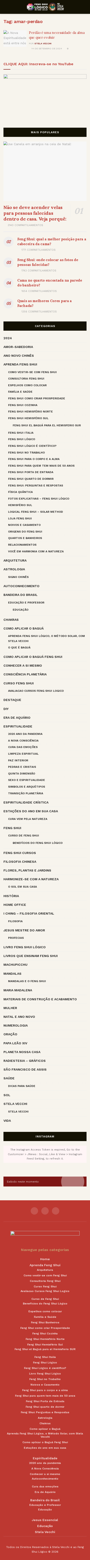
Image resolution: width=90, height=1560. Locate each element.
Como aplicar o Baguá (23, 628)
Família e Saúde (20, 391)
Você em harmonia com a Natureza (36, 551)
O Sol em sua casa (22, 886)
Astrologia (14, 569)
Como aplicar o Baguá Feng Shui (32, 657)
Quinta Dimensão (21, 773)
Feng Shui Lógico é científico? (32, 445)
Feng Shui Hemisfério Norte (30, 411)
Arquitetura (15, 560)
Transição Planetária (25, 793)
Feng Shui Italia (20, 432)
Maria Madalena (17, 990)
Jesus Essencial (45, 1520)
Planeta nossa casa (21, 1052)
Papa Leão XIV (15, 1043)
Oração (10, 1034)
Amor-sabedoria (18, 347)
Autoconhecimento (21, 586)
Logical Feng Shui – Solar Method (35, 511)
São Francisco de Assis (25, 1069)
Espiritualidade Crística (25, 802)
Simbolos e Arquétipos (26, 786)
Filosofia (15, 921)
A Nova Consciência (23, 740)
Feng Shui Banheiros (45, 1322)
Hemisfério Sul (20, 505)
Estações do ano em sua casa (30, 811)
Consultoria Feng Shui (26, 378)
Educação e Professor (26, 602)
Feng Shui (12, 828)
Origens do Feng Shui (25, 531)
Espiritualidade (17, 726)
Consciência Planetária (25, 674)
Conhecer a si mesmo (22, 665)
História (11, 896)
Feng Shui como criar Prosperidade (36, 398)
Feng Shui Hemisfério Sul (28, 418)
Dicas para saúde (21, 1086)
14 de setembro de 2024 (46, 48)
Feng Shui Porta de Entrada (30, 472)
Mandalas (12, 973)
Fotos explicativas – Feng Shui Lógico (38, 498)
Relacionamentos (22, 544)
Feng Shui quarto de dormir (31, 478)
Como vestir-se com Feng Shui (32, 372)
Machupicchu (15, 964)
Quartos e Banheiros (25, 538)
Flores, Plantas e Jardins (27, 870)
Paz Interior (18, 760)
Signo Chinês (18, 577)
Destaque (12, 700)
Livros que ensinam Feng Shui (30, 956)
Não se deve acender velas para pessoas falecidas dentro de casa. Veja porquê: (34, 213)
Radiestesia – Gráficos (24, 1061)
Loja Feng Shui (20, 518)
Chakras (11, 619)
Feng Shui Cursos (19, 853)
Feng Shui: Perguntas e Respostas (35, 485)
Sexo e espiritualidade (26, 780)
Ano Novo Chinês (18, 355)
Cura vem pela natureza (27, 819)
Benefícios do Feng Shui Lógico (38, 843)
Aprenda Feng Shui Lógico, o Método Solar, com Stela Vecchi (46, 638)
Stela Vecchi (42, 43)
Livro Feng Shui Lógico (24, 947)
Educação (20, 609)
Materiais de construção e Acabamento (40, 999)
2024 (7, 338)
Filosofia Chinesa (19, 861)
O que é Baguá (19, 647)
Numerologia (15, 1025)
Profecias (16, 937)
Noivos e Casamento (24, 525)
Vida (7, 1120)
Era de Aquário (16, 717)
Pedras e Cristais (22, 766)
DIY (6, 709)
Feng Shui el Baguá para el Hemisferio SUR (47, 425)
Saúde (9, 1078)
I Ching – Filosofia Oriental (28, 913)
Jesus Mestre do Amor (24, 930)
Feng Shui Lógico (21, 439)
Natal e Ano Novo (19, 1016)
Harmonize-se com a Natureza (31, 879)
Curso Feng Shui (18, 683)
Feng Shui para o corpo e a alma (34, 459)
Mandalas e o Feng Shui (27, 981)
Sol (6, 1095)
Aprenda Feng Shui (20, 364)
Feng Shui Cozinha (22, 405)
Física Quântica (20, 492)
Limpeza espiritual (23, 753)
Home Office (14, 905)
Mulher (10, 1008)
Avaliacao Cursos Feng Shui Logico (36, 690)
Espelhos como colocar (27, 385)
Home (45, 1259)
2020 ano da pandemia (25, 734)
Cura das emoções (23, 747)
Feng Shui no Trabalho (26, 452)
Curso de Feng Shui (23, 835)
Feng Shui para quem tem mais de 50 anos (41, 465)
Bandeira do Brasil (20, 595)
